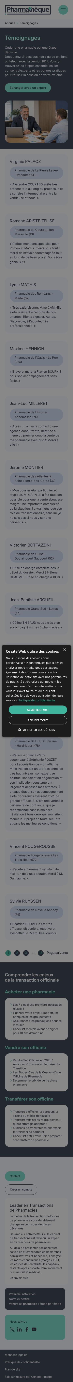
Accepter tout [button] (38, 709)
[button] (36, 729)
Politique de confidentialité (36, 700)
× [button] (64, 649)
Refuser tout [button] (38, 720)
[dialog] (36, 691)
